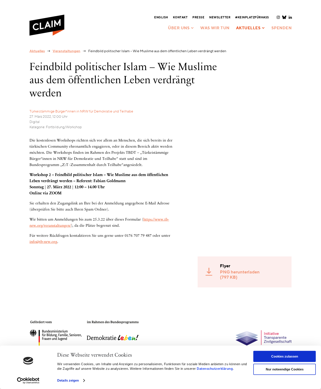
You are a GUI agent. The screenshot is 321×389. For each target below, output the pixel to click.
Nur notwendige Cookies (285, 369)
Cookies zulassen (284, 356)
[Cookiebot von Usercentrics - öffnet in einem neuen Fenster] (28, 380)
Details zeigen (68, 380)
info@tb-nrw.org (43, 242)
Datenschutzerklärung (215, 368)
